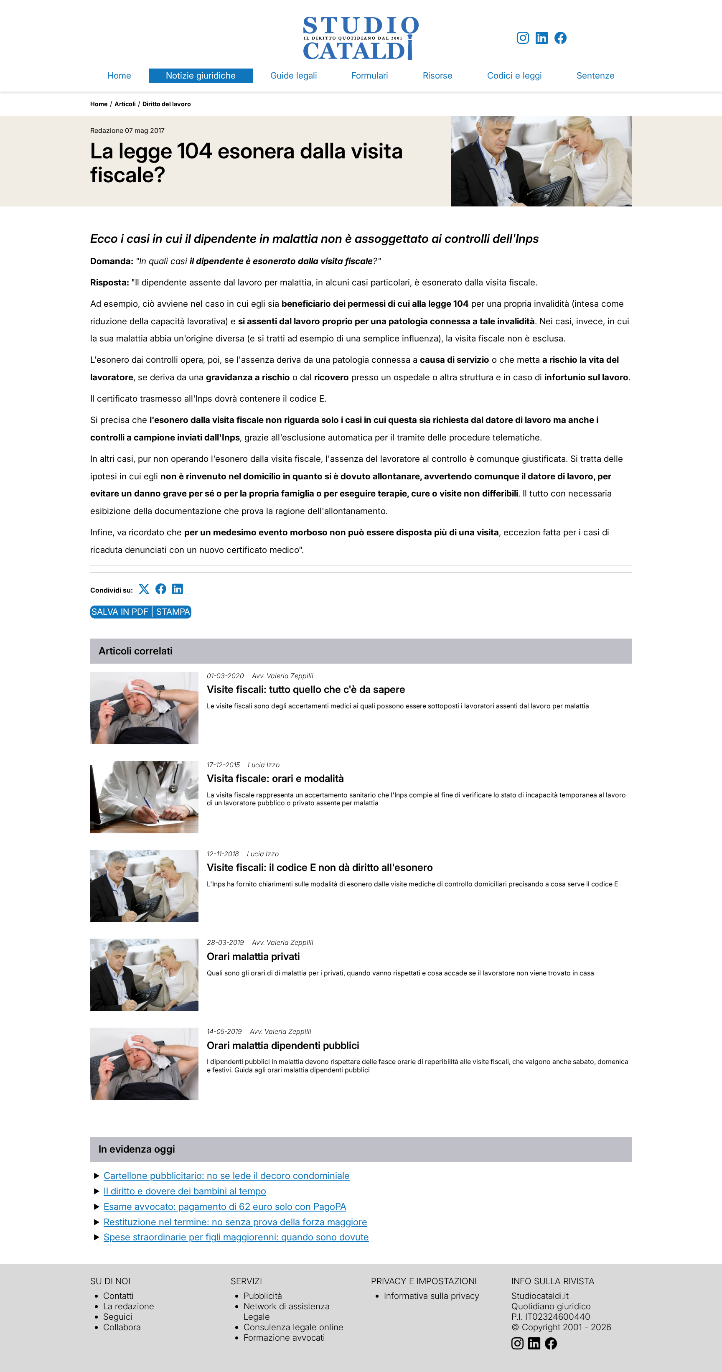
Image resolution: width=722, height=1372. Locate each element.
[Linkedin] (542, 38)
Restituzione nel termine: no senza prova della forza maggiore (235, 1221)
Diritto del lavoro (166, 103)
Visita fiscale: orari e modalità (275, 778)
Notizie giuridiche (201, 75)
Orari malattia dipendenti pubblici (283, 1045)
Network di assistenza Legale (287, 1311)
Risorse (438, 75)
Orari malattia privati (253, 956)
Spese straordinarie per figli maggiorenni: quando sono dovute (236, 1236)
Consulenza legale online (293, 1327)
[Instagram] (523, 38)
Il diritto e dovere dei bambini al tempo (185, 1190)
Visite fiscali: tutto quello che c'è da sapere (306, 689)
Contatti (118, 1296)
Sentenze (596, 75)
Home (119, 75)
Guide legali (293, 75)
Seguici (117, 1316)
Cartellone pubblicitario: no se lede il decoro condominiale (227, 1175)
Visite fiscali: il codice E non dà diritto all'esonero (320, 867)
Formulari (369, 75)
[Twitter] (144, 588)
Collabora (122, 1327)
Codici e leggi (514, 75)
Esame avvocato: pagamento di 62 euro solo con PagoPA (225, 1206)
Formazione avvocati (284, 1337)
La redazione (128, 1306)
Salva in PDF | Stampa (141, 611)
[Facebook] (560, 38)
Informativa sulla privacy (431, 1296)
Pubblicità (263, 1296)
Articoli (125, 103)
